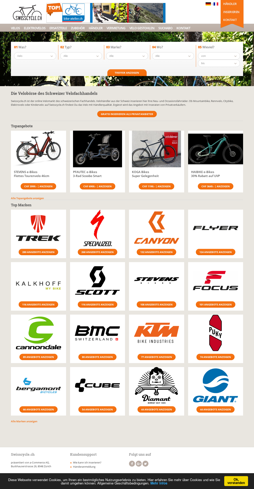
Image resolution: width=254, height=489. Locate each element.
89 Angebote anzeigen (38, 357)
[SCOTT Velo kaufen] (97, 280)
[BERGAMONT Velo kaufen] (38, 385)
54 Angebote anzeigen (97, 409)
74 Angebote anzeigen (215, 357)
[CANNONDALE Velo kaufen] (38, 333)
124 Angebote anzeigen (215, 252)
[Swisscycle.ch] (28, 13)
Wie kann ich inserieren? (87, 462)
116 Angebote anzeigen (38, 304)
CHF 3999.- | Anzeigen (38, 186)
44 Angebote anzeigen (156, 409)
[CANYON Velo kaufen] (156, 228)
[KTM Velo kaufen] (156, 333)
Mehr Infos (158, 483)
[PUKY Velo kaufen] (215, 333)
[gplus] (139, 464)
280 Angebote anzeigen (38, 252)
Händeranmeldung (84, 466)
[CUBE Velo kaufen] (97, 385)
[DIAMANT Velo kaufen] (156, 385)
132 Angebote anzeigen (156, 252)
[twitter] (145, 464)
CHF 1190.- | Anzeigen (156, 186)
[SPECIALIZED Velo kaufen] (97, 228)
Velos (15, 28)
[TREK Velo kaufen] (38, 228)
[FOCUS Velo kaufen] (215, 280)
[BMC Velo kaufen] (97, 333)
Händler (230, 4)
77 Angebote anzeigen (156, 357)
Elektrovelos (34, 28)
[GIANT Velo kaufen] (215, 385)
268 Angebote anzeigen (97, 252)
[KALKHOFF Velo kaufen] (38, 280)
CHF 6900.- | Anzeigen (97, 186)
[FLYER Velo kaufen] (215, 228)
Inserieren (231, 12)
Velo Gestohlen (141, 28)
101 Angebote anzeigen (215, 304)
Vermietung (116, 28)
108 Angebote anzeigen (156, 304)
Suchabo (165, 28)
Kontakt (230, 20)
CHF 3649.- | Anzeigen (215, 186)
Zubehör (78, 28)
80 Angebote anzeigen (97, 357)
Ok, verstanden (236, 481)
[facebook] (132, 464)
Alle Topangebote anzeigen (27, 198)
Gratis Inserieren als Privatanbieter (127, 114)
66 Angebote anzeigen (38, 409)
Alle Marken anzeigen (24, 421)
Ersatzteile (58, 28)
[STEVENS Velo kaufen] (156, 280)
